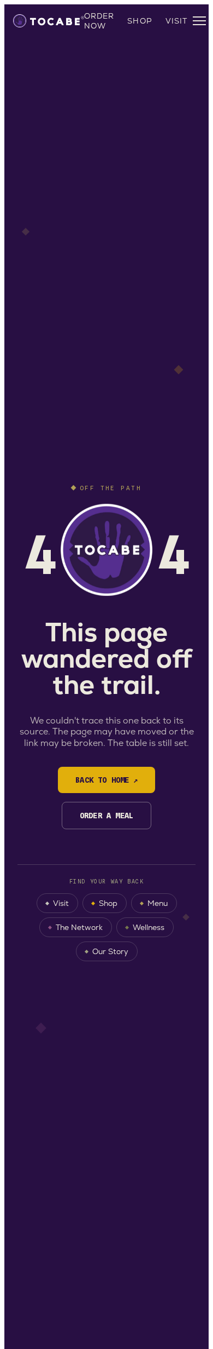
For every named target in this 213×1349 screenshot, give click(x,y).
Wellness (148, 927)
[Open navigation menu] (199, 21)
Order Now (99, 21)
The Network (79, 927)
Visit (176, 21)
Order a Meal (107, 815)
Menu (157, 903)
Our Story (110, 951)
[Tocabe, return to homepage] (48, 20)
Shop (139, 21)
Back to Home (106, 780)
